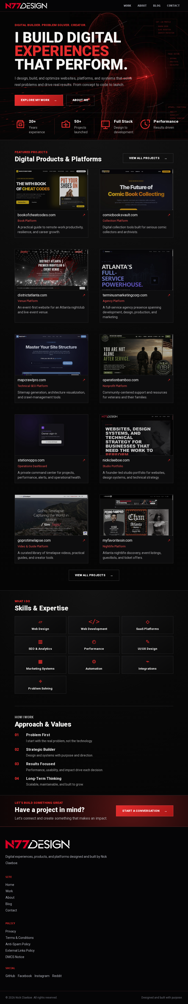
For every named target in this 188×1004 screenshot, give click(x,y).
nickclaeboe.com (116, 460)
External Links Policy (20, 950)
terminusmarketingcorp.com (125, 295)
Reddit (57, 976)
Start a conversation (144, 810)
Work (127, 5)
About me (80, 100)
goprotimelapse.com (34, 540)
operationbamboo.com (120, 380)
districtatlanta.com (32, 295)
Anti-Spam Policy (18, 944)
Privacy (11, 931)
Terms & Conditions (20, 938)
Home (10, 885)
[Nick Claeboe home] (26, 6)
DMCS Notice (15, 957)
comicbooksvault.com (120, 215)
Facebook (25, 976)
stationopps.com (31, 460)
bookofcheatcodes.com (36, 215)
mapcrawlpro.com (32, 380)
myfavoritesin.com (117, 540)
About (142, 5)
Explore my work (39, 100)
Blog (156, 5)
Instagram (42, 976)
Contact (173, 5)
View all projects (148, 158)
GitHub (10, 976)
